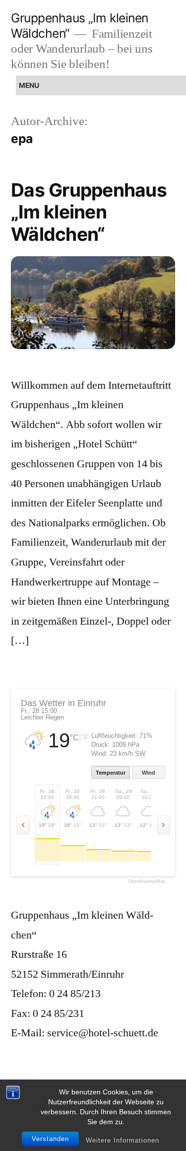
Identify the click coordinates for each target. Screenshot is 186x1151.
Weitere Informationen (122, 1140)
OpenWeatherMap (146, 881)
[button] (29, 85)
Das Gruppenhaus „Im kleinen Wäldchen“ (89, 212)
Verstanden (50, 1139)
